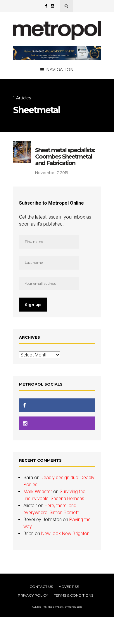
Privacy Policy (33, 595)
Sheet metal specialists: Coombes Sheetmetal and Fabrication (65, 156)
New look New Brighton (65, 533)
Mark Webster (37, 491)
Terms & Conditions (73, 595)
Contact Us (41, 586)
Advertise (69, 586)
